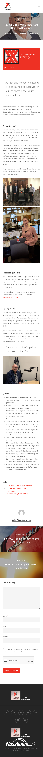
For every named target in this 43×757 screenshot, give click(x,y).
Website (5, 636)
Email (5, 626)
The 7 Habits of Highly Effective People (19, 486)
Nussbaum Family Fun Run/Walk (17, 494)
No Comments (33, 33)
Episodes (21, 20)
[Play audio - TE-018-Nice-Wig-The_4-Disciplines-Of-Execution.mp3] (22, 61)
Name (5, 616)
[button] (39, 6)
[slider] (23, 67)
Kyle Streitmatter (12, 33)
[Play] (5, 67)
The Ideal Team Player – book (16, 488)
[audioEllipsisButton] (37, 67)
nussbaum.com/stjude (10, 297)
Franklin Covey (11, 491)
